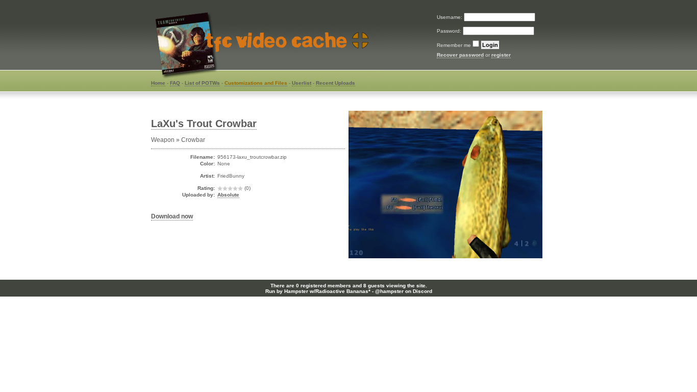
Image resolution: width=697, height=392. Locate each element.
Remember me (454, 45)
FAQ (175, 83)
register (501, 55)
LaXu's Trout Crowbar (204, 123)
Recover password (460, 55)
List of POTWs (202, 83)
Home (158, 83)
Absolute (228, 195)
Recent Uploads (335, 83)
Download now (172, 216)
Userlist (301, 83)
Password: (450, 31)
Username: (450, 17)
